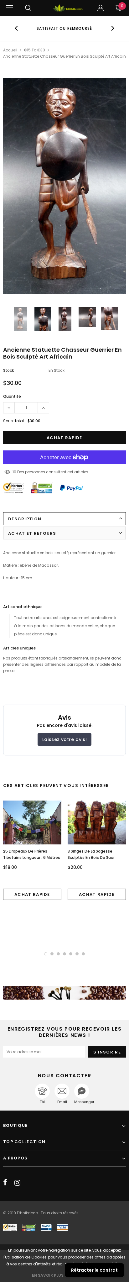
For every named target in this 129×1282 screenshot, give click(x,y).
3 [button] (58, 953)
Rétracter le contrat (94, 1270)
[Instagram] (17, 1182)
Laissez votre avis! (64, 739)
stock (8, 370)
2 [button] (52, 953)
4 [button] (64, 953)
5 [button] (70, 953)
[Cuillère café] (64, 992)
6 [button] (77, 953)
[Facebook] (5, 1182)
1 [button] (45, 953)
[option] (64, 28)
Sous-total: (14, 420)
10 (14, 472)
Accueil (10, 50)
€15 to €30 (34, 50)
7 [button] (83, 953)
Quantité (12, 396)
